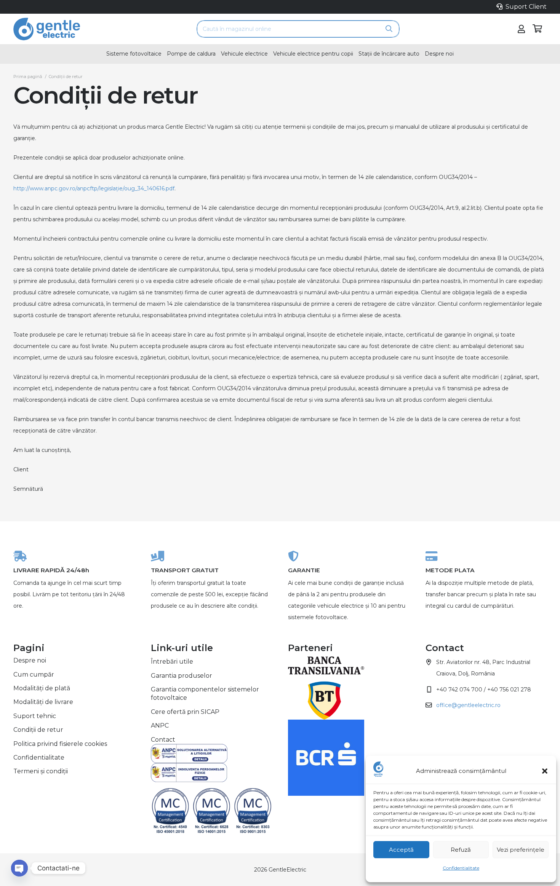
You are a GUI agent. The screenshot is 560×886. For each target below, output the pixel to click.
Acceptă (401, 849)
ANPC (160, 725)
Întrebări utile (172, 661)
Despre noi (29, 660)
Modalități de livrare (43, 702)
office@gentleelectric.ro (468, 705)
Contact (163, 739)
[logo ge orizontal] (46, 29)
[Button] (521, 29)
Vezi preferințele (520, 849)
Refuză (461, 849)
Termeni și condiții (40, 771)
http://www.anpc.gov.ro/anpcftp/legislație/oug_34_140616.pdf (93, 188)
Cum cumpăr (33, 674)
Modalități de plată (41, 688)
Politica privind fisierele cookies (60, 743)
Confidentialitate (461, 868)
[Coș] (537, 29)
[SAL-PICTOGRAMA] (211, 753)
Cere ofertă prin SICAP (185, 711)
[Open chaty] (19, 868)
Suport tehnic (34, 716)
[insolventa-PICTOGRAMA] (211, 772)
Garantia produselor (181, 675)
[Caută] (389, 29)
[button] (545, 771)
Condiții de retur (38, 729)
